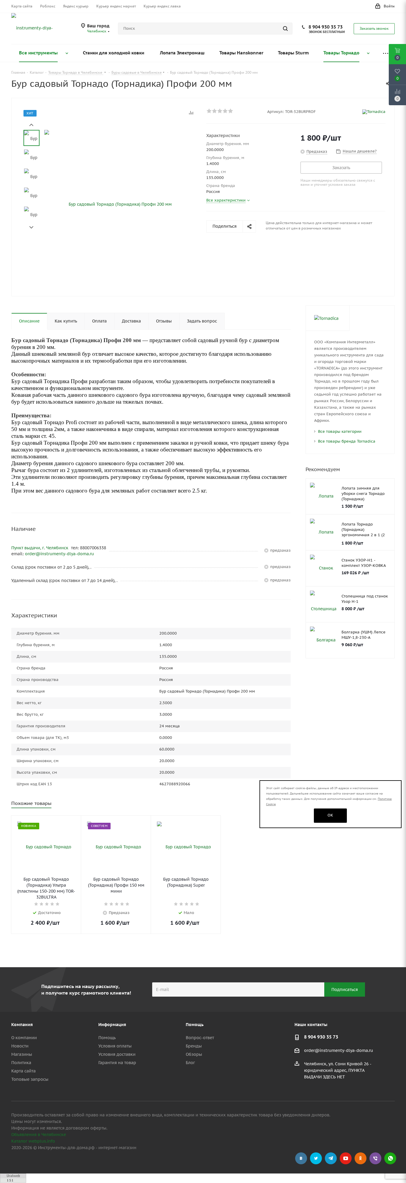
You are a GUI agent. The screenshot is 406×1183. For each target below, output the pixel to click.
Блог (190, 1062)
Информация (112, 1024)
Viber (375, 1158)
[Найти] (285, 28)
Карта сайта (23, 1071)
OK (330, 815)
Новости (20, 1046)
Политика (21, 1062)
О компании (24, 1037)
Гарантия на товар (117, 1062)
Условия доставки (117, 1054)
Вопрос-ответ (200, 1037)
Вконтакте (301, 1158)
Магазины (21, 1054)
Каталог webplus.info (33, 1141)
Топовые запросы (29, 1079)
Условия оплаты (115, 1046)
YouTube (346, 1158)
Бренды (194, 1046)
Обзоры (194, 1054)
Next (31, 227)
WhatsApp (390, 1158)
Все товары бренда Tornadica (346, 441)
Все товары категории (339, 431)
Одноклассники (360, 1158)
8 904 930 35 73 (326, 27)
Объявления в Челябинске (38, 1134)
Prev (31, 125)
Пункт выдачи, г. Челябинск (40, 547)
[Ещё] (385, 53)
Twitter (316, 1158)
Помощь (107, 1037)
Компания (22, 1024)
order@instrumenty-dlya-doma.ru (59, 553)
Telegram (331, 1158)
